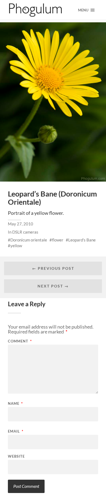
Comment (20, 341)
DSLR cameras (25, 231)
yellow (16, 245)
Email (15, 431)
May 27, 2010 (20, 223)
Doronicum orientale (28, 239)
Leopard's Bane (82, 239)
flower (57, 239)
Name (15, 403)
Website (16, 456)
